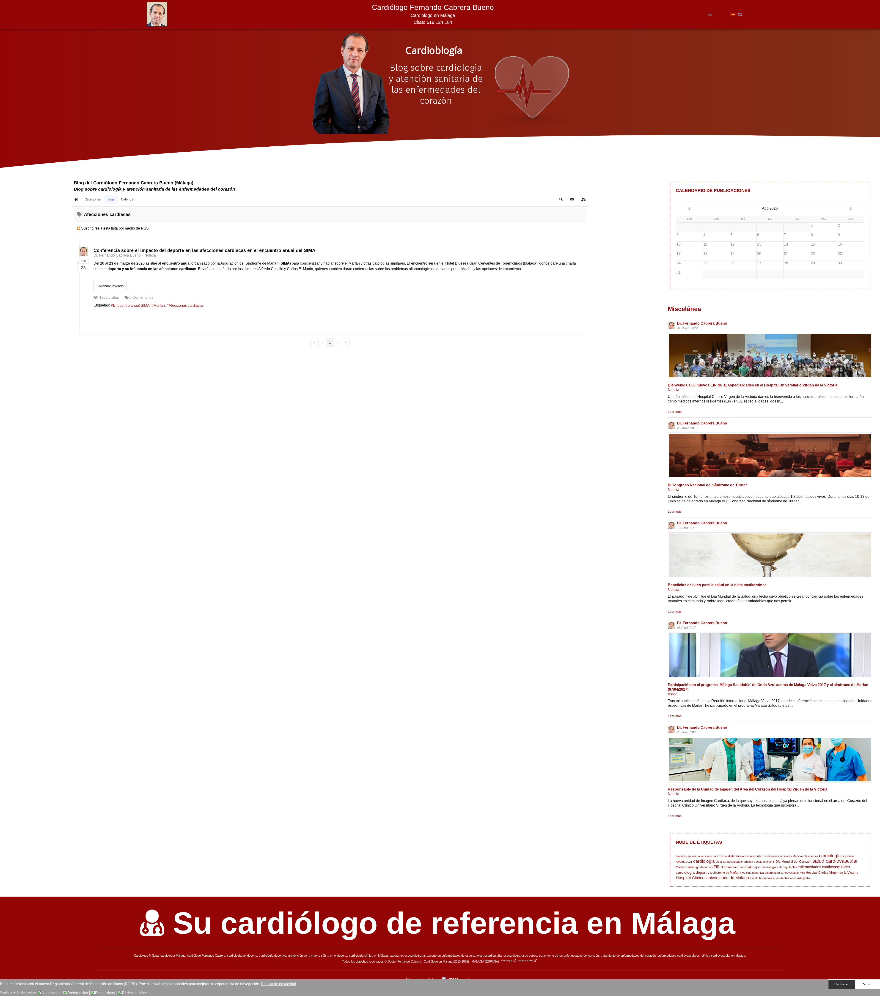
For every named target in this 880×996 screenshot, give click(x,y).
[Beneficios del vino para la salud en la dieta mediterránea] (770, 555)
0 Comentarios (141, 297)
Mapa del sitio (525, 960)
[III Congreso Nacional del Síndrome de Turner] (770, 455)
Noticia (150, 255)
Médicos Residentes (805, 856)
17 (678, 254)
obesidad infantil (764, 861)
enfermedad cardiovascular (782, 872)
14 (786, 244)
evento (754, 878)
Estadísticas (105, 993)
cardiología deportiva (694, 872)
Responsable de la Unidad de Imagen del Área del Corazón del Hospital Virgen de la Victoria (747, 789)
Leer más (675, 411)
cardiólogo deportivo (699, 867)
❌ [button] (875, 984)
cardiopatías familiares (778, 856)
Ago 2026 (770, 208)
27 (759, 263)
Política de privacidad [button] (278, 984)
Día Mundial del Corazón (793, 861)
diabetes (681, 856)
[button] (561, 199)
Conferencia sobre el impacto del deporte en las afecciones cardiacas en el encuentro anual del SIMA (204, 250)
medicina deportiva (752, 872)
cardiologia (704, 861)
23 (840, 254)
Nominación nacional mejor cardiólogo (748, 867)
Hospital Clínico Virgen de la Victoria (832, 872)
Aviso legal (506, 960)
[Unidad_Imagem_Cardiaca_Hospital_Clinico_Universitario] (770, 760)
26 (732, 263)
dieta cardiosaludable (729, 861)
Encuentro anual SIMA (131, 305)
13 (759, 244)
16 (840, 244)
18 (705, 254)
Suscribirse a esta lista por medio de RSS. (115, 228)
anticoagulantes (787, 867)
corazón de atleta (723, 856)
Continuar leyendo (110, 286)
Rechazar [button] (841, 984)
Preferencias (77, 993)
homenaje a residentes (774, 878)
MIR (802, 872)
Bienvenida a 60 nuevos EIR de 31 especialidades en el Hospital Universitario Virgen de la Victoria (752, 385)
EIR (716, 867)
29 (813, 263)
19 (732, 254)
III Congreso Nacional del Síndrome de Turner (707, 485)
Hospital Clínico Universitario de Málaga (712, 878)
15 (813, 244)
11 (705, 244)
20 (759, 254)
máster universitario (700, 856)
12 (732, 244)
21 (786, 254)
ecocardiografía (800, 878)
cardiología (830, 855)
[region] (440, 91)
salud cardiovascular (835, 861)
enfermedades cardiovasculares (824, 867)
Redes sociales (134, 993)
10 (678, 244)
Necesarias (51, 993)
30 (840, 263)
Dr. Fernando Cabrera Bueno (117, 255)
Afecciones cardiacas (186, 305)
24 (678, 263)
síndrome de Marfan (725, 872)
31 (678, 272)
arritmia (748, 861)
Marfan (159, 305)
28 (786, 263)
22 (813, 254)
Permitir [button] (868, 984)
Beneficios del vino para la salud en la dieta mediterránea (717, 585)
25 (705, 263)
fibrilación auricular (749, 856)
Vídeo (672, 694)
